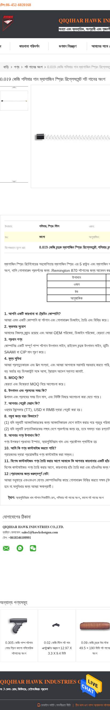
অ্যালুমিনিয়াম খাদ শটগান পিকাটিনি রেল (35, 498)
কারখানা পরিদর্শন (29, 46)
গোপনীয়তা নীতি (63, 705)
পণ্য (16, 66)
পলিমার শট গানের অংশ (68, 498)
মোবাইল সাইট (47, 705)
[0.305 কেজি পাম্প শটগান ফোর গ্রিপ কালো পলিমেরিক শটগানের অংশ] (19, 625)
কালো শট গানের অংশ (93, 498)
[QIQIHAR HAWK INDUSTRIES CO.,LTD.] (29, 23)
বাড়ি (6, 66)
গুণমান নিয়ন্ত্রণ (67, 46)
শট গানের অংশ (33, 66)
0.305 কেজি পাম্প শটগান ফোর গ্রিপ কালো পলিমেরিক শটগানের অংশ (19, 648)
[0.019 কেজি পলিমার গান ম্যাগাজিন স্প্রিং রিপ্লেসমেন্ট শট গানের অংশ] (14, 101)
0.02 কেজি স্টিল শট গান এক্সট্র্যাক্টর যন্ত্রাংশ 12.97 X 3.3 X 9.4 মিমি (57, 648)
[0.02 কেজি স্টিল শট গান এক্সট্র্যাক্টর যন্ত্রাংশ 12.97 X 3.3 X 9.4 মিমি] (57, 625)
